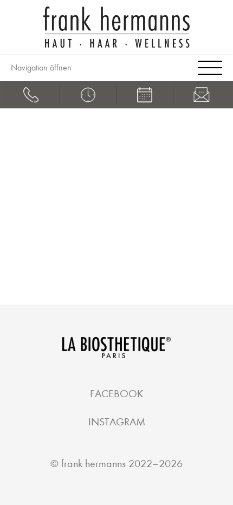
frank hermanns (93, 463)
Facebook (116, 393)
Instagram (116, 422)
